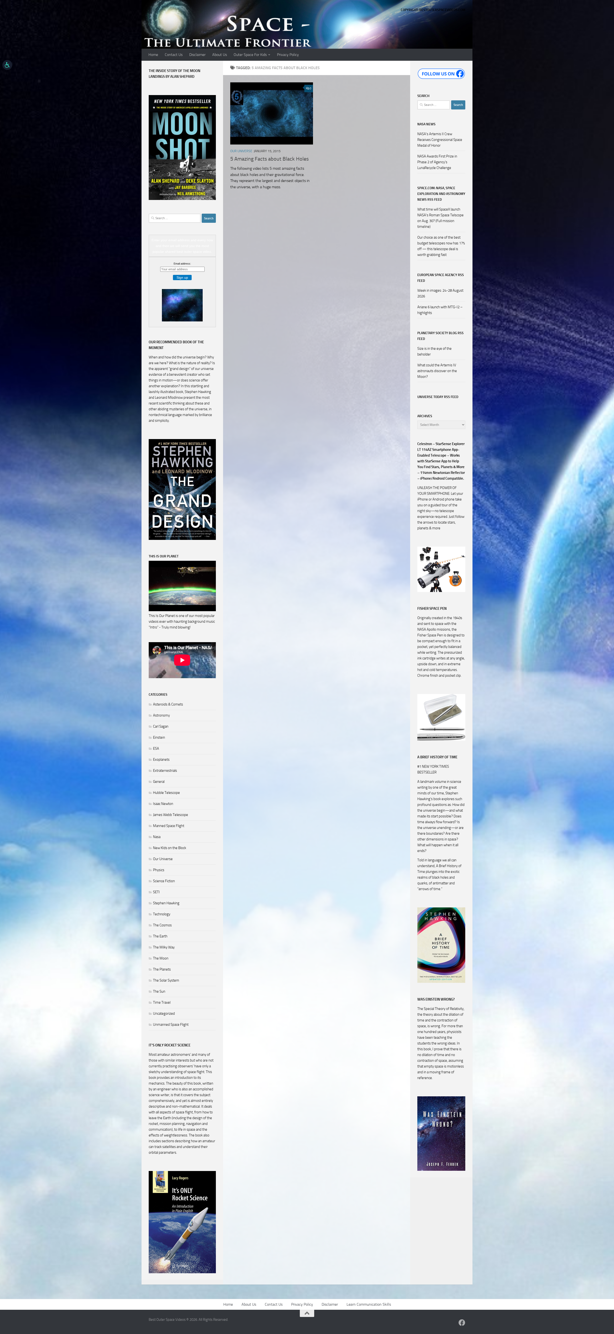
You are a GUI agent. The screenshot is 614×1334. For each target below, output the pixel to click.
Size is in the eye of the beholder (434, 351)
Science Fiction (164, 881)
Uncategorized (164, 1013)
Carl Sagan (160, 726)
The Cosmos (162, 925)
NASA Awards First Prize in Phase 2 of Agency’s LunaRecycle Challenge (437, 162)
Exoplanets (161, 759)
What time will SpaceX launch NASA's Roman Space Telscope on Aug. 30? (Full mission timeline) (440, 218)
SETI (156, 892)
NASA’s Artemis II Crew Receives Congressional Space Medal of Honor (439, 140)
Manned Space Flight (168, 826)
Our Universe (241, 151)
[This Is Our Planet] (182, 610)
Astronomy (161, 715)
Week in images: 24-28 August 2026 (440, 293)
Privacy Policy (288, 54)
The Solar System (166, 980)
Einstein (159, 737)
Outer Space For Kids (250, 54)
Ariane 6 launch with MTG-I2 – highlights (440, 310)
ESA (156, 748)
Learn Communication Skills (369, 1304)
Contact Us (174, 54)
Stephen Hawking (166, 903)
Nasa (156, 837)
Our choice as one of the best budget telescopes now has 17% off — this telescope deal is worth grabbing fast (441, 246)
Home (153, 54)
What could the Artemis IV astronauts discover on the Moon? (437, 371)
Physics (158, 870)
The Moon (160, 958)
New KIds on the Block (169, 848)
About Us (219, 54)
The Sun (159, 991)
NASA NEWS (426, 124)
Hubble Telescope (166, 793)
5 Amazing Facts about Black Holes (269, 159)
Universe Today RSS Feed (437, 397)
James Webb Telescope (170, 815)
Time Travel (162, 1002)
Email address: (182, 263)
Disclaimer (197, 54)
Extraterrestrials (165, 770)
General (159, 781)
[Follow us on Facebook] (462, 1322)
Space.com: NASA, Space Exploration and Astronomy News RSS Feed (441, 194)
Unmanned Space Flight (171, 1024)
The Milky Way (164, 947)
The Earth (160, 936)
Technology (161, 914)
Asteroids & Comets (168, 704)
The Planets (162, 969)
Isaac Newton (163, 804)
